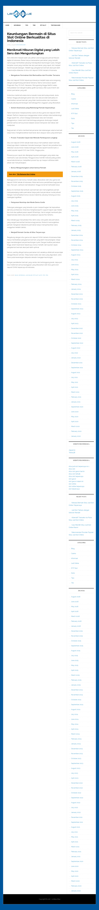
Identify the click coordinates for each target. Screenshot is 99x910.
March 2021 (75, 392)
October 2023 (76, 304)
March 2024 (75, 279)
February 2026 (76, 167)
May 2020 (74, 417)
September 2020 (77, 407)
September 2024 (77, 250)
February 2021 (76, 397)
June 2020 (75, 412)
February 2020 (76, 431)
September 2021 (77, 367)
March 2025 (75, 220)
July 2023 (74, 318)
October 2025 (76, 186)
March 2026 (75, 162)
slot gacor (72, 479)
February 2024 (76, 284)
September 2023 (77, 309)
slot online (72, 484)
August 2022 (75, 348)
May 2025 (74, 211)
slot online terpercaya (76, 486)
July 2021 (74, 377)
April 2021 (74, 387)
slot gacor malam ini (76, 481)
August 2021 (75, 372)
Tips (44, 275)
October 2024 (76, 245)
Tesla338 (72, 452)
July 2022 (74, 353)
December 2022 (77, 328)
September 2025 (77, 191)
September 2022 (77, 343)
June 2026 (75, 147)
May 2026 (74, 152)
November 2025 (77, 181)
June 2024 (75, 265)
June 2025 (74, 206)
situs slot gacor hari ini (76, 471)
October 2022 (76, 338)
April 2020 (74, 421)
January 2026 (76, 171)
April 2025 (74, 216)
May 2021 (74, 382)
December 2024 (77, 235)
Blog (16, 275)
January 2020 (76, 436)
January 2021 (75, 402)
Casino (73, 99)
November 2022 (77, 333)
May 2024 (74, 269)
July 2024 (74, 260)
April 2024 (74, 274)
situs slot (72, 469)
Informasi (22, 275)
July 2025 (74, 201)
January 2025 (76, 230)
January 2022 (76, 358)
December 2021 (76, 363)
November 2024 (77, 240)
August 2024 (75, 255)
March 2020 (75, 426)
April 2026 (74, 157)
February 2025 (76, 225)
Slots (40, 275)
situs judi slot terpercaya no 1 (79, 466)
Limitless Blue (49, 14)
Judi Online (28, 275)
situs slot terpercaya (76, 476)
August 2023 (75, 314)
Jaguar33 (72, 450)
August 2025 (75, 196)
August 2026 (75, 142)
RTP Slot (35, 275)
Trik (47, 275)
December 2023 (77, 294)
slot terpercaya (74, 489)
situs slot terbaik (74, 474)
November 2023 (77, 299)
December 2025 (77, 176)
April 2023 (74, 323)
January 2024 (76, 289)
